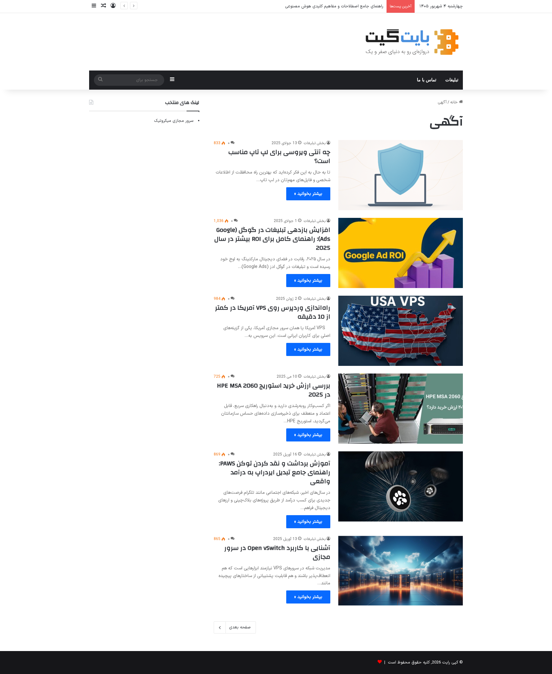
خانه (454, 102)
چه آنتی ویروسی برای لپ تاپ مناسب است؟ (279, 156)
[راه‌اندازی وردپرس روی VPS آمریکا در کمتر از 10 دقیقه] (400, 331)
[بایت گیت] (412, 42)
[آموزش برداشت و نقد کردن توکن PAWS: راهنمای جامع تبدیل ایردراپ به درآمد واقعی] (400, 486)
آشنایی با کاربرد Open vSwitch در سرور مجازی (277, 552)
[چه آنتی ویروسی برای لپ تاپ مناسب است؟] (400, 175)
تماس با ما (426, 80)
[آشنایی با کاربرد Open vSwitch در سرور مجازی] (400, 571)
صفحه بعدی (240, 627)
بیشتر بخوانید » (308, 193)
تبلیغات (451, 80)
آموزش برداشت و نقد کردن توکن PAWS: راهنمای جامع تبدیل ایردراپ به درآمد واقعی (274, 472)
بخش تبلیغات (315, 143)
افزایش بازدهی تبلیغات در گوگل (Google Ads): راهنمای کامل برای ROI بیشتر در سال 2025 (272, 239)
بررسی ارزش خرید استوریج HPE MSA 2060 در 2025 (273, 390)
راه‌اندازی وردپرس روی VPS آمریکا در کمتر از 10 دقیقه (272, 312)
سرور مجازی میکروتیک (174, 121)
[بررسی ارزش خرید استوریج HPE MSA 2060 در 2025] (400, 409)
